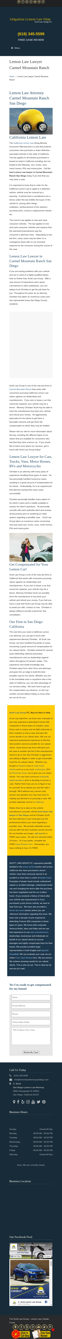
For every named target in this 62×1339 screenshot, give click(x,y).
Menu (17, 48)
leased (22, 766)
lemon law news (16, 910)
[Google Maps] (19, 3)
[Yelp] (27, 3)
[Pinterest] (43, 3)
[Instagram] (31, 3)
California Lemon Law (23, 143)
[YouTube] (35, 3)
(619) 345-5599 (31, 34)
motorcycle (40, 769)
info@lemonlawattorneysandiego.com (31, 1079)
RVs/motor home (19, 773)
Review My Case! (31, 1052)
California (39, 802)
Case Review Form (24, 844)
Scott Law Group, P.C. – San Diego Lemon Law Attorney (31, 18)
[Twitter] (39, 3)
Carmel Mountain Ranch (20, 389)
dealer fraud (45, 878)
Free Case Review (23, 958)
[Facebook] (23, 3)
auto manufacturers (39, 932)
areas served (29, 867)
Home (11, 77)
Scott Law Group (17, 712)
